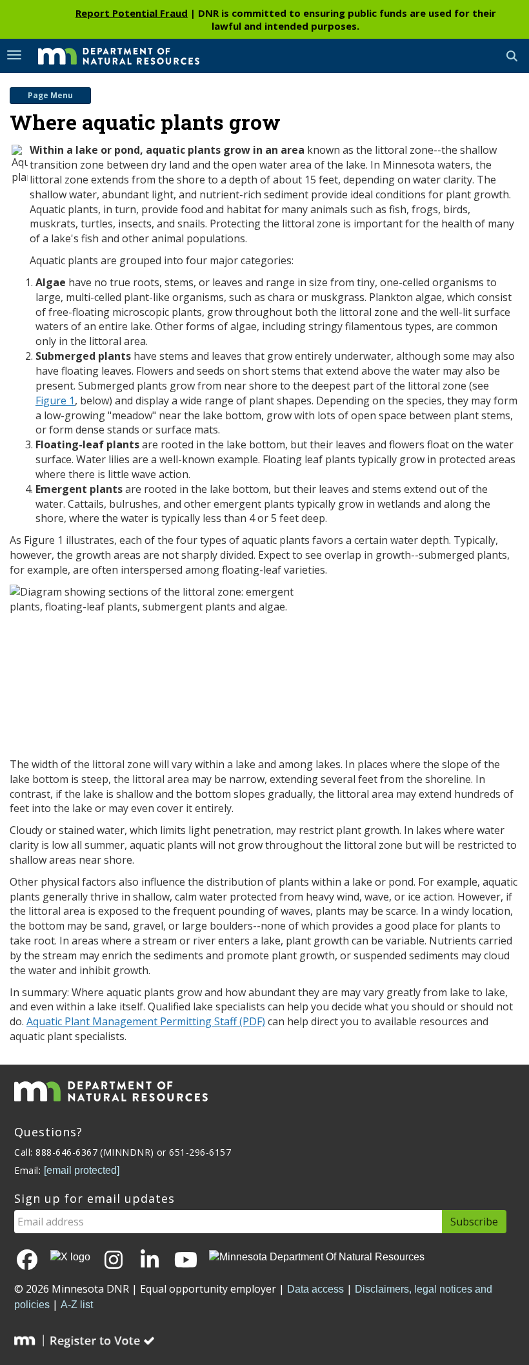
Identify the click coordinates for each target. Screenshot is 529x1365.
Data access (315, 1289)
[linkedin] (150, 1260)
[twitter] (70, 1256)
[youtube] (186, 1260)
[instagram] (113, 1260)
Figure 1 (55, 400)
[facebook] (27, 1260)
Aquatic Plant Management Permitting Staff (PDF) (145, 1021)
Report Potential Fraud (131, 12)
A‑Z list (77, 1304)
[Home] (109, 55)
